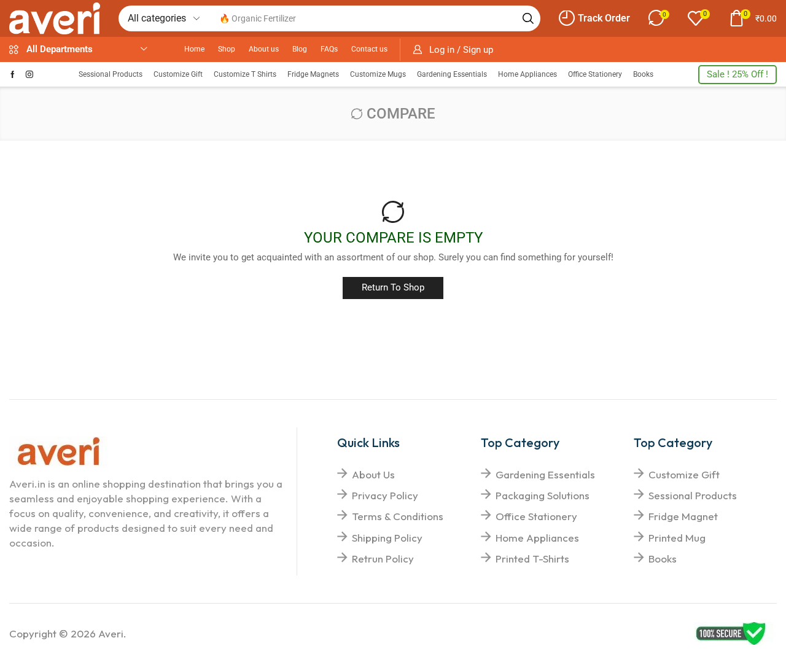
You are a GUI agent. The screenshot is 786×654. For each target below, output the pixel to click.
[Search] (528, 18)
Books (662, 558)
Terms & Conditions (397, 516)
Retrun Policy (383, 558)
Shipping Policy (387, 537)
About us (373, 474)
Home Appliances (537, 537)
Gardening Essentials (545, 474)
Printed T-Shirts (532, 558)
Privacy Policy (385, 495)
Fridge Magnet (683, 516)
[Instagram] (29, 74)
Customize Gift (684, 474)
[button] (594, 18)
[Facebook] (12, 74)
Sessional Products (692, 495)
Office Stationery (536, 516)
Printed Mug (677, 537)
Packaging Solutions (543, 495)
